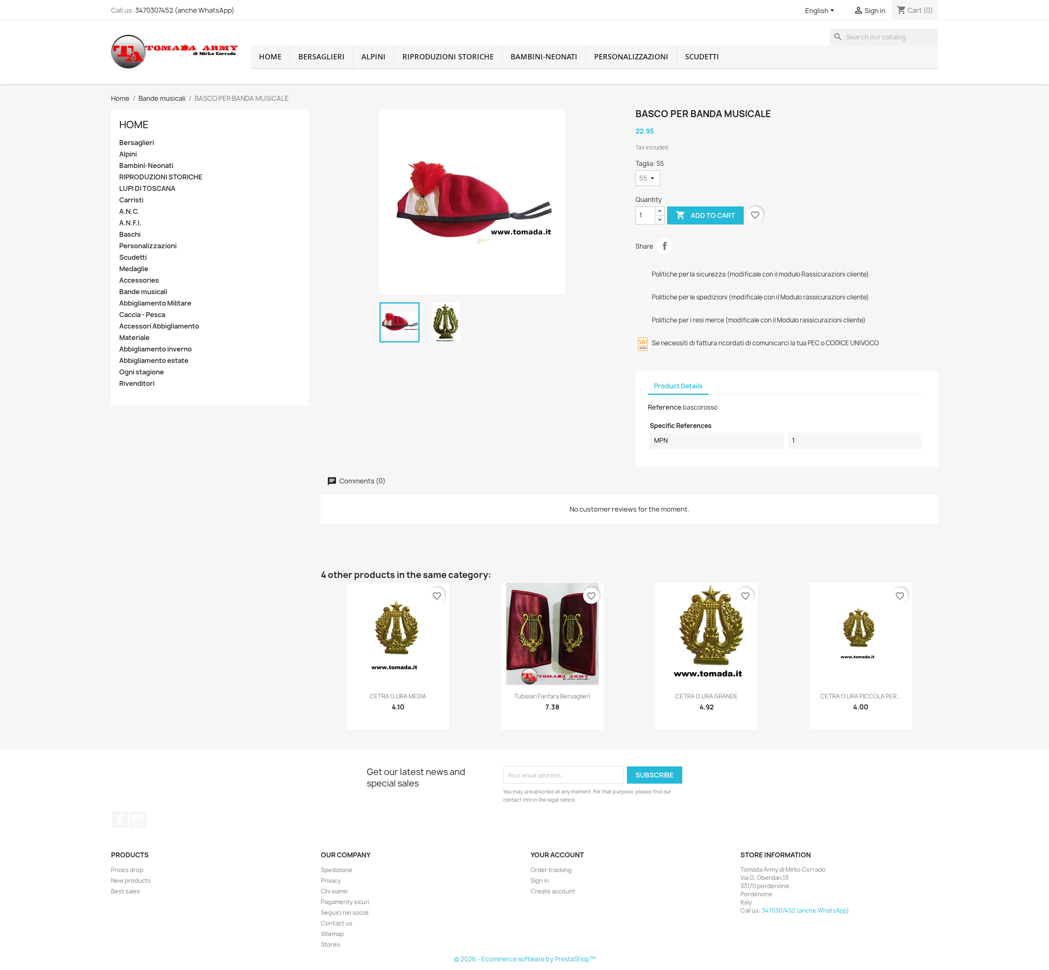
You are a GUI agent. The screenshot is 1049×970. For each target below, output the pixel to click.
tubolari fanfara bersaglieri (552, 696)
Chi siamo (334, 891)
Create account (553, 891)
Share (664, 246)
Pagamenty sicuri (345, 902)
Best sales (125, 891)
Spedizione (336, 870)
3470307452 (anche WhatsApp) (184, 10)
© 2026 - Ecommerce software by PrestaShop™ (524, 959)
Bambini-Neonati (544, 56)
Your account (557, 854)
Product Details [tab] (678, 386)
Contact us (336, 923)
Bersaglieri (321, 56)
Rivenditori (136, 383)
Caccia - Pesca (142, 314)
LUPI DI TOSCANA (147, 188)
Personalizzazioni (631, 56)
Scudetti (702, 56)
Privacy (331, 880)
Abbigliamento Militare (155, 303)
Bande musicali (143, 292)
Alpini (373, 56)
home (270, 56)
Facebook (120, 819)
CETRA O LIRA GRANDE (706, 696)
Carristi (131, 200)
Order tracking (551, 870)
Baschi (130, 234)
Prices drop (127, 870)
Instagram (138, 819)
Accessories (139, 280)
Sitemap (332, 934)
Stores (330, 944)
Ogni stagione (141, 372)
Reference (664, 407)
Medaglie (133, 269)
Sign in (540, 880)
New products (131, 880)
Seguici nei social (344, 912)
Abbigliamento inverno (155, 349)
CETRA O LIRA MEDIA (398, 696)
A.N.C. (129, 211)
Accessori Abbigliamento (159, 326)
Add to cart (705, 215)
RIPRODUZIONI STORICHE (448, 56)
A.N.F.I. (130, 223)
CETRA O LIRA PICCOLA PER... (860, 696)
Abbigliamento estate (153, 360)
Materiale (134, 337)
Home (134, 124)
